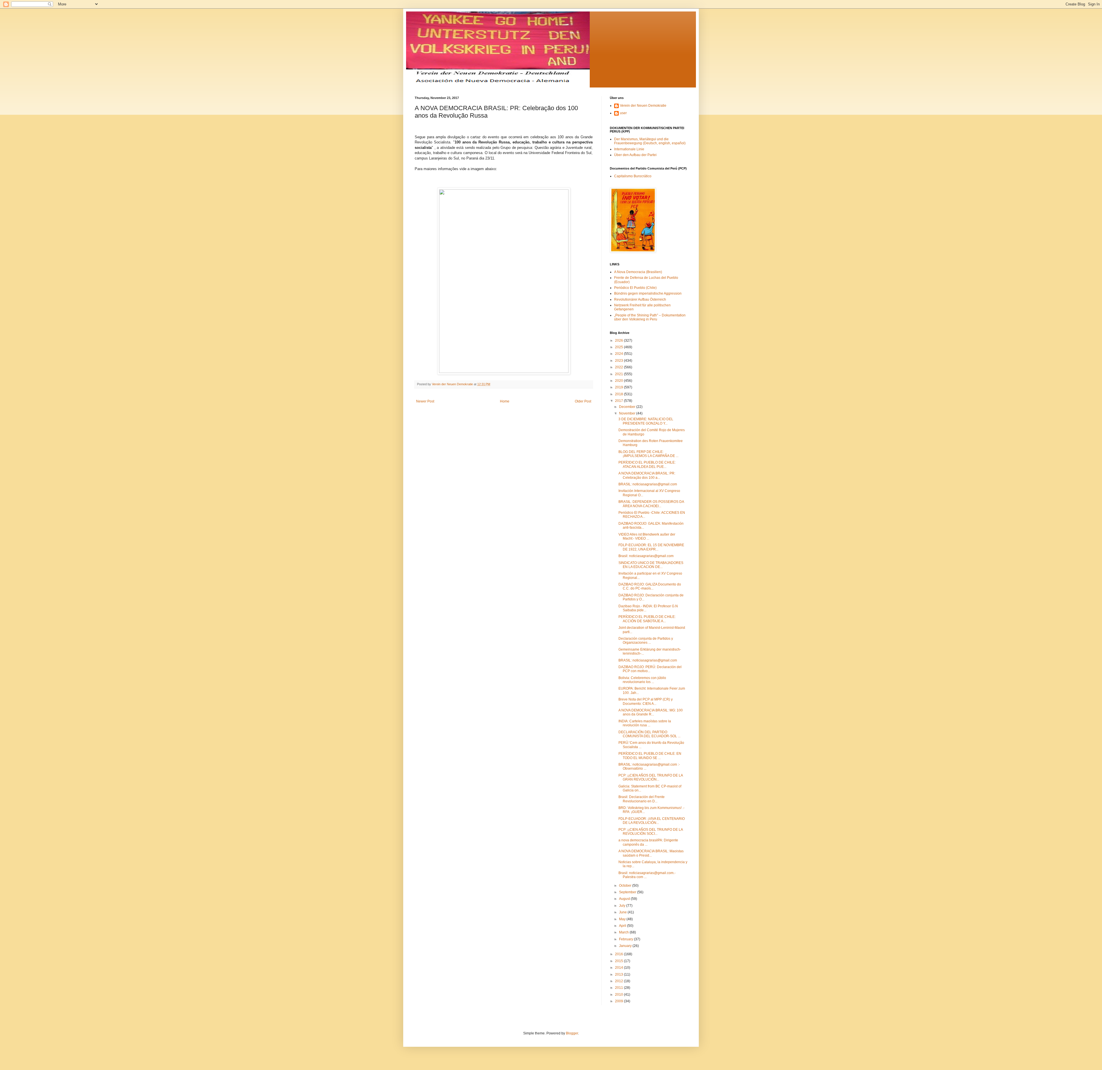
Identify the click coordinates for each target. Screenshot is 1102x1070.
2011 (619, 988)
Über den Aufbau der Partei (635, 155)
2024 (619, 354)
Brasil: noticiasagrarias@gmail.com (646, 556)
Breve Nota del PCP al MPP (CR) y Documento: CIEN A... (645, 701)
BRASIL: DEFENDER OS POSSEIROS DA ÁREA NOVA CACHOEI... (651, 504)
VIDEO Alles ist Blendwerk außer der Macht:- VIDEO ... (646, 536)
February (626, 939)
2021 (619, 374)
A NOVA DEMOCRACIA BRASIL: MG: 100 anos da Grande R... (650, 712)
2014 (619, 968)
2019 (619, 387)
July (622, 906)
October (625, 886)
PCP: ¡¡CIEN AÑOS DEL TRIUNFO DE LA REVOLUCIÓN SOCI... (650, 832)
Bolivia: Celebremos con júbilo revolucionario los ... (642, 680)
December (627, 407)
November (627, 413)
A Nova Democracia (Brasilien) (638, 272)
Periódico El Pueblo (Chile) (635, 288)
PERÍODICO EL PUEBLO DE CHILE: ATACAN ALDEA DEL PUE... (647, 464)
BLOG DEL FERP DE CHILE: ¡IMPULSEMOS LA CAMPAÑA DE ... (648, 454)
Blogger (572, 1033)
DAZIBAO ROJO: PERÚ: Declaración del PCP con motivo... (650, 669)
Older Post (583, 401)
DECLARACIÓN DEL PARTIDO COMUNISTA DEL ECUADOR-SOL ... (649, 734)
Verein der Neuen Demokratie (643, 106)
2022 (619, 367)
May (622, 919)
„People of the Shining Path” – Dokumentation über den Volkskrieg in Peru (650, 317)
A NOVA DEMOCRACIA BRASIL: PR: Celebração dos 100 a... (646, 475)
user (623, 113)
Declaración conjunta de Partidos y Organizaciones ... (645, 641)
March (624, 932)
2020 (619, 381)
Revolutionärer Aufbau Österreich (640, 299)
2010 (619, 995)
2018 (619, 394)
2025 (619, 347)
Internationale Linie (629, 149)
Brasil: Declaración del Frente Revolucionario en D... (641, 799)
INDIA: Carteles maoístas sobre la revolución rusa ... (644, 723)
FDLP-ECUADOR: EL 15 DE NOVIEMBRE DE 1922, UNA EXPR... (651, 547)
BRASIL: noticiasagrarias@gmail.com (647, 484)
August (625, 899)
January (626, 946)
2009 (619, 1001)
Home (504, 401)
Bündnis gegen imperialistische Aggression (648, 293)
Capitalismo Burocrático (632, 176)
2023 (619, 361)
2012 (619, 981)
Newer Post (425, 401)
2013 (619, 974)
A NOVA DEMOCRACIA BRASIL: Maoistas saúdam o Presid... (651, 853)
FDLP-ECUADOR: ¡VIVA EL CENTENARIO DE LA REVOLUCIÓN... (651, 821)
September (628, 892)
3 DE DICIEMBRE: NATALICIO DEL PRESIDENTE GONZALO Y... (645, 421)
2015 (619, 961)
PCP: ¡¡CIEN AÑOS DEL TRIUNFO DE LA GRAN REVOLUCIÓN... (650, 777)
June (623, 912)
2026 (619, 340)
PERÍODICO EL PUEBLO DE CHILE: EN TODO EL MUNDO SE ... (649, 756)
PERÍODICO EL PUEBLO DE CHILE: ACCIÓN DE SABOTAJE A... (647, 619)
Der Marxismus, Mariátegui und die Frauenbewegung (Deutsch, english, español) (650, 141)
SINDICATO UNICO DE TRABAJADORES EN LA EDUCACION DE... (650, 565)
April (623, 926)
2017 (619, 401)
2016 (619, 954)
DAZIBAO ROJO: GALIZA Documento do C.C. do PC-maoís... (649, 586)
